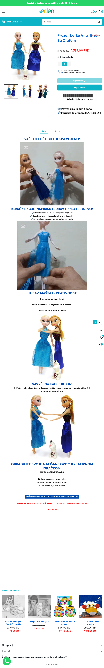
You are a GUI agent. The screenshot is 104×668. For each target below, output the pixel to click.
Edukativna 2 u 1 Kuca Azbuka (65, 622)
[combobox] (72, 22)
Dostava (59, 131)
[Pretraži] (99, 22)
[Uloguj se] (96, 11)
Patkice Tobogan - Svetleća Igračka (13, 622)
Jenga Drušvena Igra (39, 621)
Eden (55, 664)
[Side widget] (100, 330)
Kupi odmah (79, 87)
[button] (3, 11)
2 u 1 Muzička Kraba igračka (90, 622)
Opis (44, 131)
